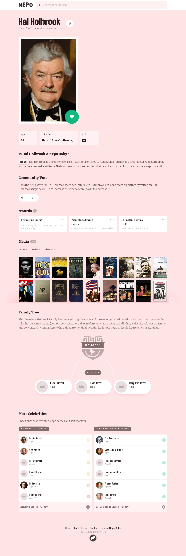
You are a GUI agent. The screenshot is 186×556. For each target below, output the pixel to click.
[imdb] (84, 140)
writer (35, 249)
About (84, 528)
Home (68, 528)
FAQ (76, 528)
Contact (94, 528)
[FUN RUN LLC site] (93, 538)
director (49, 249)
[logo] (26, 5)
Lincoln (75, 224)
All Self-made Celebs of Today (112, 507)
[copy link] (70, 23)
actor (23, 249)
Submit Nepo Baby (111, 528)
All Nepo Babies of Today (34, 507)
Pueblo (125, 224)
